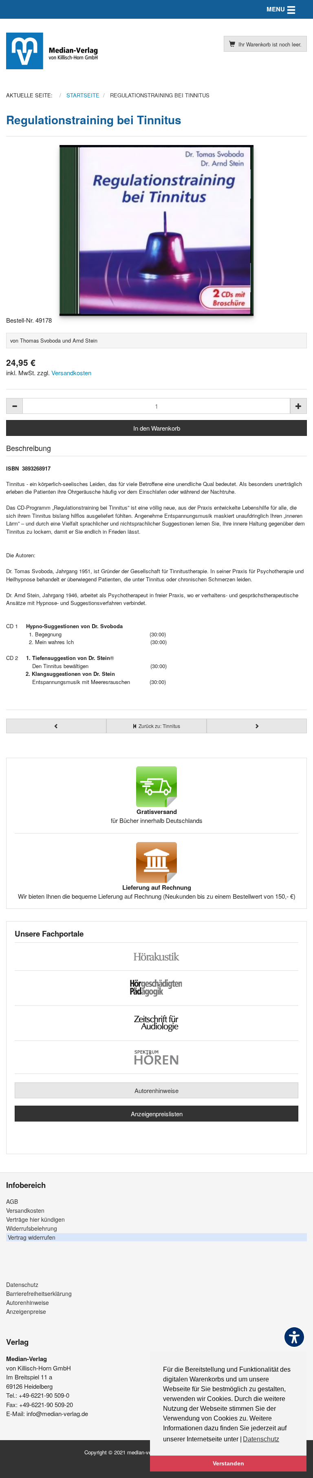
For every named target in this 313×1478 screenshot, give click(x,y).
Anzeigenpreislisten (157, 1113)
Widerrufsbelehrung (31, 1228)
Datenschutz (22, 1284)
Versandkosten (71, 372)
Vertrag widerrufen (31, 1237)
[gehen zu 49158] (56, 726)
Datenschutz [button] (261, 1439)
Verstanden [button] (228, 1463)
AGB (12, 1201)
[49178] (156, 230)
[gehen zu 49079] (257, 726)
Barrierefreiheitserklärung (39, 1293)
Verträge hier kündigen (35, 1219)
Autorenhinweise (156, 1090)
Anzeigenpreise (26, 1311)
